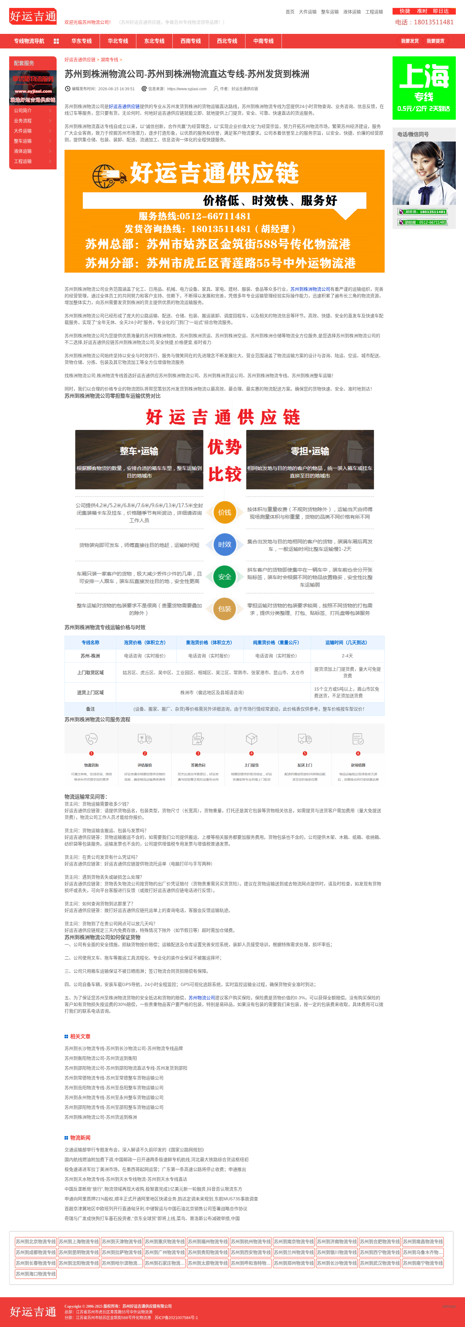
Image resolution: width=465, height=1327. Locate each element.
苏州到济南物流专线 (337, 1241)
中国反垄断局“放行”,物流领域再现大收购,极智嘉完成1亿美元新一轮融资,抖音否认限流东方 (153, 1188)
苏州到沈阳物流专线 (79, 1263)
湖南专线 (109, 59)
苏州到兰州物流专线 (294, 1252)
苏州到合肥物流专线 (380, 1241)
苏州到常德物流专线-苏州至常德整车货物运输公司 (114, 1077)
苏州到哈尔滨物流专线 (122, 1263)
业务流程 (23, 120)
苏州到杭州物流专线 (251, 1241)
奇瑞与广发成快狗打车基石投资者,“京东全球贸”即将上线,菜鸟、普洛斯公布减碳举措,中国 (152, 1218)
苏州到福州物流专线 (208, 1241)
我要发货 (410, 41)
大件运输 (308, 11)
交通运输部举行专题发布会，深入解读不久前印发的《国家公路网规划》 (135, 1149)
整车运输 (330, 11)
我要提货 (435, 41)
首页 (290, 11)
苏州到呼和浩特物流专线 (251, 1263)
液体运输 (352, 11)
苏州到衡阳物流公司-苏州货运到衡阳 (101, 1058)
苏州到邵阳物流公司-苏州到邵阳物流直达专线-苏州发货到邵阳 (126, 1068)
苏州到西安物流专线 (251, 1252)
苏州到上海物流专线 (79, 1241)
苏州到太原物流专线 (208, 1263)
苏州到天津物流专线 (122, 1241)
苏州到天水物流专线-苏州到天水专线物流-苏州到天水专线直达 (126, 1179)
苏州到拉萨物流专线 (122, 1252)
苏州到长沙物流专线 (337, 1263)
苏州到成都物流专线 (36, 1252)
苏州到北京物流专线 (36, 1241)
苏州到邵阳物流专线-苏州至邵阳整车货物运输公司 (114, 1107)
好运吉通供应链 (80, 59)
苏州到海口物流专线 (36, 1273)
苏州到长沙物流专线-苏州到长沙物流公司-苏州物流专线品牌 (124, 1048)
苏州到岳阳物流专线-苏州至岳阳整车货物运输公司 (114, 1087)
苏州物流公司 (202, 997)
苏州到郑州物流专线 (294, 1263)
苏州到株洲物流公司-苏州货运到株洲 (101, 1117)
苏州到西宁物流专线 (380, 1252)
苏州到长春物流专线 (36, 1263)
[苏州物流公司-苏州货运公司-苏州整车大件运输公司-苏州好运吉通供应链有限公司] (33, 16)
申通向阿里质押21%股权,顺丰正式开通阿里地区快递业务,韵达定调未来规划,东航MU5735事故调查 (161, 1198)
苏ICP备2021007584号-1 (176, 1318)
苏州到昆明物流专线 (79, 1252)
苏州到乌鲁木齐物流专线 (423, 1252)
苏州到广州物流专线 (165, 1252)
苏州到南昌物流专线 (423, 1241)
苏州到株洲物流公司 (310, 289)
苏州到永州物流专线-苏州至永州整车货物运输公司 (114, 1097)
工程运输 (374, 11)
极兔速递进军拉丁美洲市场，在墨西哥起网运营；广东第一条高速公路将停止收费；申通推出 (155, 1169)
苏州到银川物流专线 (337, 1252)
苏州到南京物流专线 (294, 1241)
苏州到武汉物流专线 (380, 1263)
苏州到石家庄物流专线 (165, 1263)
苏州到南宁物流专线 (423, 1263)
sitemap (449, 1306)
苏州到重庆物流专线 (165, 1241)
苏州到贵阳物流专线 (208, 1252)
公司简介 (23, 110)
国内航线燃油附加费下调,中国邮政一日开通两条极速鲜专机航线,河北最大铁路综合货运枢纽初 (157, 1159)
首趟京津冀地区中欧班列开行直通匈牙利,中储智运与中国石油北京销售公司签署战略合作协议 (156, 1208)
